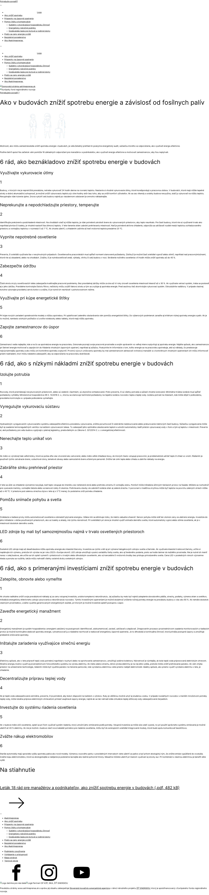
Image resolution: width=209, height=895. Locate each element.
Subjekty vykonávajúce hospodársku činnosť (29, 25)
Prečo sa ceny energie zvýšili (17, 34)
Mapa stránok (10, 858)
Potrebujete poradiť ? (9, 93)
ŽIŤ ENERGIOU (143, 888)
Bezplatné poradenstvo (15, 37)
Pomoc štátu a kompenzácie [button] (17, 22)
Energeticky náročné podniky (22, 28)
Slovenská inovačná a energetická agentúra (90, 888)
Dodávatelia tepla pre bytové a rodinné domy (29, 31)
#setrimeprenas (11, 818)
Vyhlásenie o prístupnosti (16, 854)
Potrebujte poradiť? (9, 1)
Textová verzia (11, 861)
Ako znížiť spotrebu (13, 15)
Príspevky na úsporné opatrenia (19, 18)
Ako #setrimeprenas (13, 40)
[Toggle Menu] (1, 5)
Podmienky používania (14, 851)
